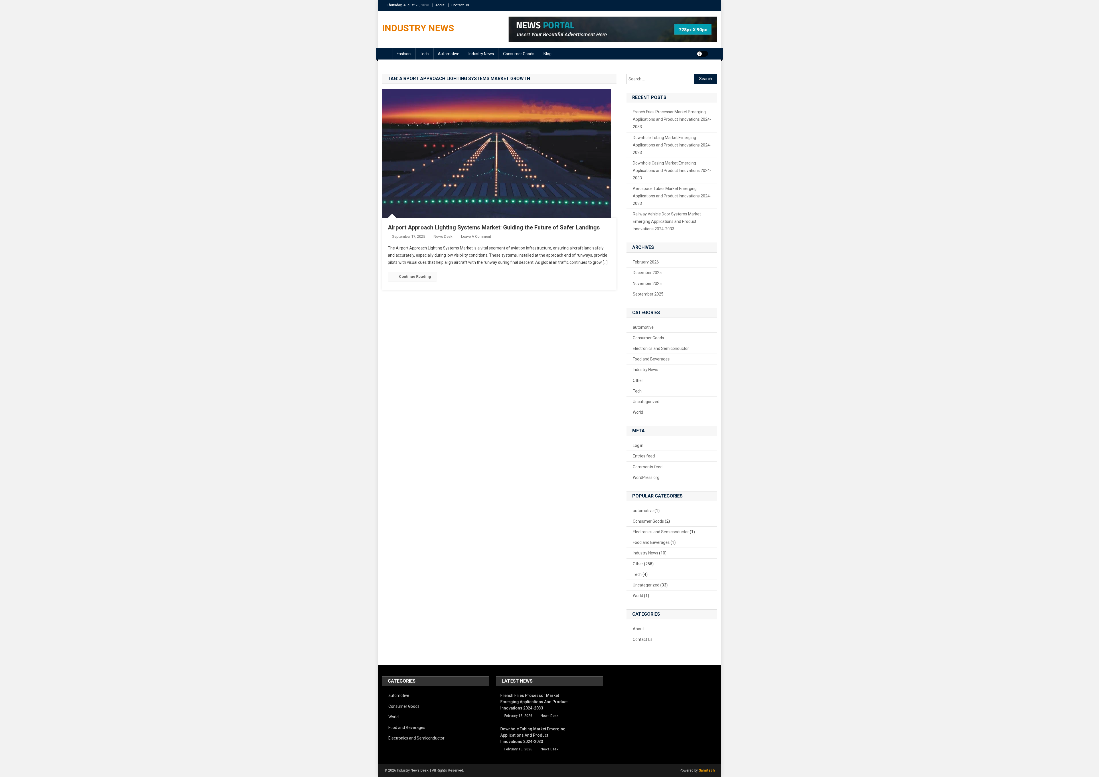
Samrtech (707, 770)
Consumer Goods (518, 53)
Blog (547, 53)
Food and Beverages (651, 359)
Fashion (404, 53)
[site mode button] (702, 54)
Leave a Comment (476, 236)
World (638, 412)
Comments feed (648, 467)
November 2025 (647, 283)
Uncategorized (646, 401)
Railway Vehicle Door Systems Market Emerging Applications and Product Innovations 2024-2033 (667, 221)
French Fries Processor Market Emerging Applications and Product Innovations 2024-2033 (672, 119)
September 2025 (648, 294)
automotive (448, 53)
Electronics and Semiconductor (661, 348)
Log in (638, 445)
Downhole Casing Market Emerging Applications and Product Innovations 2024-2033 (672, 170)
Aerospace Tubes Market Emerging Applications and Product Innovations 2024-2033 (672, 196)
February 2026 (646, 262)
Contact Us (460, 5)
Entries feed (644, 456)
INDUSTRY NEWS (418, 28)
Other (638, 380)
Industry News (481, 53)
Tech (424, 53)
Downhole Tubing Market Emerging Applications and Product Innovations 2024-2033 (672, 145)
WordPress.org (646, 477)
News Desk (443, 236)
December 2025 (647, 272)
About (439, 5)
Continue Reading (415, 276)
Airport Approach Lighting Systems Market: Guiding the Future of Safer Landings (494, 227)
